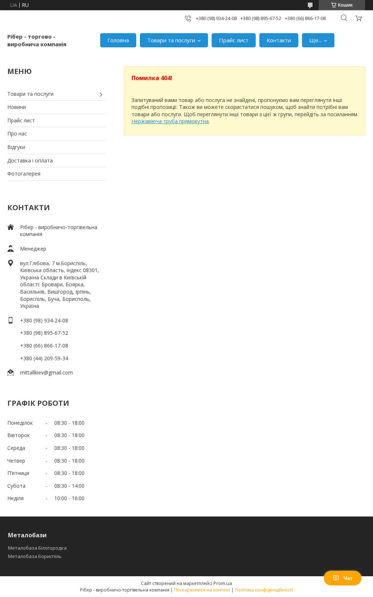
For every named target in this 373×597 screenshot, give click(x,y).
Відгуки (16, 147)
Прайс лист (233, 40)
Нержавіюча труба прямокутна (170, 121)
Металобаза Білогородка (37, 548)
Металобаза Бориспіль (35, 556)
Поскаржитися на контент (202, 590)
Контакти (279, 40)
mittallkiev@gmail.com (46, 372)
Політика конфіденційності (264, 590)
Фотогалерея (23, 173)
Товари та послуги (171, 40)
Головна (118, 40)
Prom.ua (222, 583)
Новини (16, 106)
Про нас (17, 133)
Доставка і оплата (30, 160)
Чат (348, 578)
